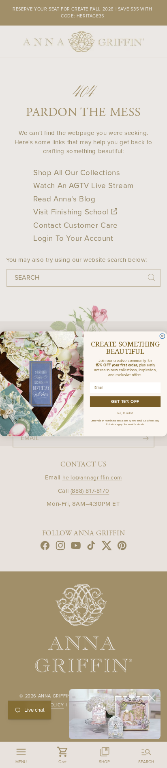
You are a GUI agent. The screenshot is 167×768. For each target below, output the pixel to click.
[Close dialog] (162, 336)
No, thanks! (125, 413)
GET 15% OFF (125, 401)
